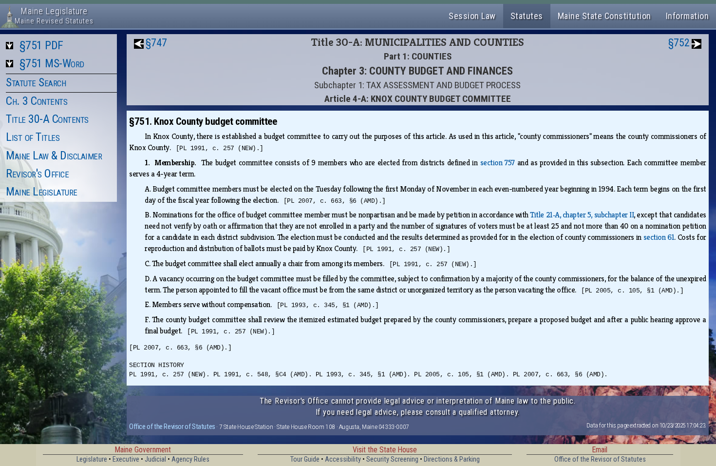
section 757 (497, 162)
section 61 (659, 237)
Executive (126, 459)
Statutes (526, 16)
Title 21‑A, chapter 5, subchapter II (582, 215)
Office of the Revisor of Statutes (172, 426)
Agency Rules (190, 459)
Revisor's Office (37, 173)
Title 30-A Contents (47, 119)
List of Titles (32, 137)
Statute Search (36, 82)
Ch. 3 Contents (36, 101)
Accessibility (343, 459)
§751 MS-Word (51, 63)
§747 (156, 43)
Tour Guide (305, 459)
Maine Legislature (41, 191)
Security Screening (392, 459)
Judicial (155, 459)
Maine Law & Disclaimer (54, 155)
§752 (679, 43)
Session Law (472, 16)
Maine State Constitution (604, 16)
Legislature (91, 459)
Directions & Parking (452, 459)
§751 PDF (41, 45)
